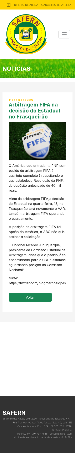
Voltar (30, 297)
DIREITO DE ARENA (26, 4)
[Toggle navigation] (64, 34)
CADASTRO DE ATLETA (56, 4)
